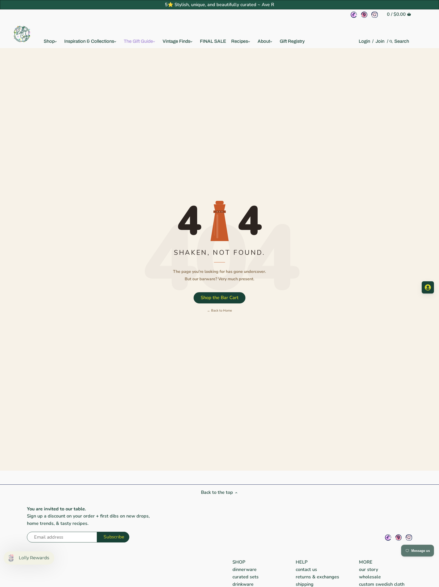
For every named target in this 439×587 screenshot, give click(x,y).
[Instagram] (374, 14)
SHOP (238, 562)
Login (364, 41)
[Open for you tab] (428, 287)
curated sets (245, 577)
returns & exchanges (317, 577)
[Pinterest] (364, 14)
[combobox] (402, 41)
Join (379, 41)
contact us (306, 569)
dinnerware (244, 569)
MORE (365, 562)
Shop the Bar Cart (220, 298)
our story (368, 569)
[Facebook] (354, 14)
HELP (302, 562)
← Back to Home (219, 310)
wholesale (370, 577)
